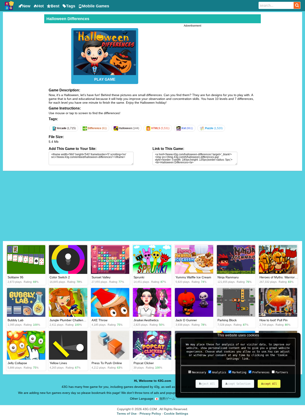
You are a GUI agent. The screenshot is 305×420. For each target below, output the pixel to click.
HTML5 (159, 128)
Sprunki (139, 277)
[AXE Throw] (110, 302)
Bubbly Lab (15, 320)
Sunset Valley (101, 277)
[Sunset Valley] (110, 259)
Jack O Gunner (186, 320)
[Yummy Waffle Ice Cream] (194, 259)
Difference (97, 128)
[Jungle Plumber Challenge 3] (68, 302)
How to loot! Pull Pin (273, 320)
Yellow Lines (58, 363)
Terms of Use (127, 413)
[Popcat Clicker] (152, 345)
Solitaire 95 (15, 277)
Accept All (269, 383)
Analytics (219, 372)
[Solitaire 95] (26, 259)
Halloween (128, 128)
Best (55, 6)
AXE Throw (99, 320)
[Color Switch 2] (68, 259)
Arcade (66, 128)
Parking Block (227, 320)
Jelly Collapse (17, 363)
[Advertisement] (23, 81)
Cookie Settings (176, 413)
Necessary (199, 372)
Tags (70, 6)
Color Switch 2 (60, 277)
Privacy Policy (150, 413)
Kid (187, 128)
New (26, 6)
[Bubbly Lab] (26, 302)
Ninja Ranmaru (228, 277)
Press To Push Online (107, 363)
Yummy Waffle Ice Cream (193, 277)
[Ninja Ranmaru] (236, 259)
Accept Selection (238, 383)
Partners (282, 372)
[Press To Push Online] (110, 345)
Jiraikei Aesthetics (146, 320)
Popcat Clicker (144, 363)
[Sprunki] (152, 259)
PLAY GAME (104, 79)
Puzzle (213, 128)
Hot (40, 6)
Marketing (239, 372)
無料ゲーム (167, 398)
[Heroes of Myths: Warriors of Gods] (278, 259)
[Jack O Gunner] (194, 302)
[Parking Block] (236, 302)
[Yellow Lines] (68, 345)
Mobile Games (95, 6)
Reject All (207, 383)
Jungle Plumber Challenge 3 (70, 320)
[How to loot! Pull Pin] (278, 302)
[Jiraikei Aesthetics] (152, 302)
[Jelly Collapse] (26, 345)
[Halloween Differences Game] (104, 51)
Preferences (260, 372)
